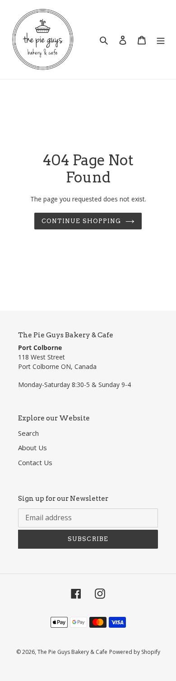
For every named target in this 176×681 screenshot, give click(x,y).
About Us (32, 447)
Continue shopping (81, 221)
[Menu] (160, 39)
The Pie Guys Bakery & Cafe (72, 652)
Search (28, 433)
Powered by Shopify (134, 652)
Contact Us (35, 462)
